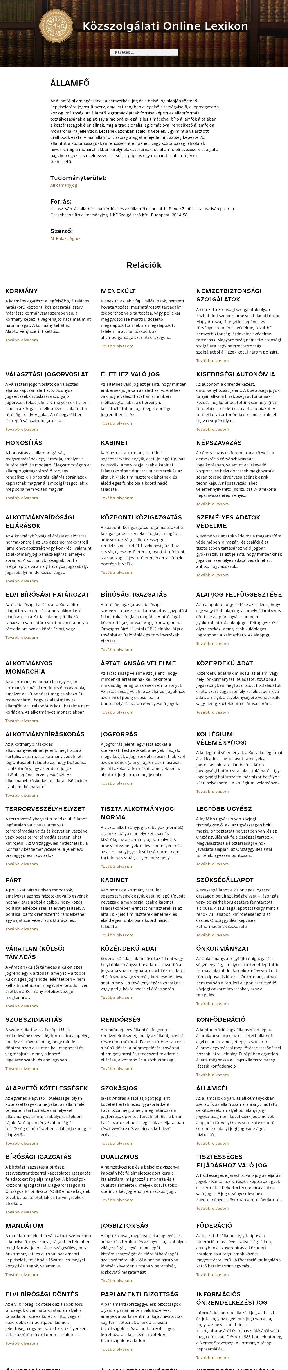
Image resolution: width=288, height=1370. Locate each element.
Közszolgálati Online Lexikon (165, 26)
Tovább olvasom (21, 340)
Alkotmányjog (63, 185)
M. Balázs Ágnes (65, 238)
